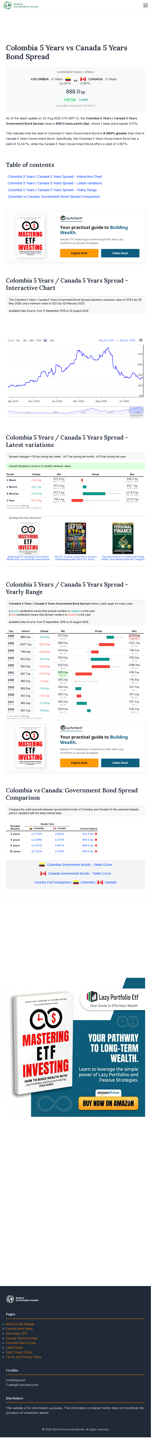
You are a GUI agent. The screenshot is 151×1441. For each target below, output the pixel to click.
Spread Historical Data (21, 1338)
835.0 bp (88, 851)
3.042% (59, 833)
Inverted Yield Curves (21, 1343)
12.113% (36, 851)
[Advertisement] (75, 25)
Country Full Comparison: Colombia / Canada (75, 882)
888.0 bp (88, 845)
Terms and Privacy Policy (24, 1357)
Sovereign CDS (16, 1333)
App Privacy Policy (19, 1352)
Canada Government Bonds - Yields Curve (79, 873)
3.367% (59, 845)
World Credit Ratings (20, 1324)
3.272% (59, 839)
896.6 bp (88, 839)
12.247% (36, 845)
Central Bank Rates (19, 1328)
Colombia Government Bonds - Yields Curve (79, 865)
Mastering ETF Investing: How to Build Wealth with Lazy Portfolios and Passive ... (28, 559)
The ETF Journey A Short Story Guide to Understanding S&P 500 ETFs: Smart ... (75, 558)
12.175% (36, 833)
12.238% (36, 839)
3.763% (59, 851)
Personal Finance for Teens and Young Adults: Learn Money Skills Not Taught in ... (123, 559)
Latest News (14, 1347)
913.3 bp (88, 833)
